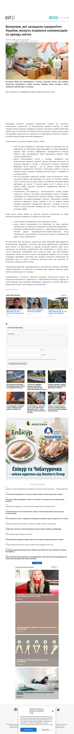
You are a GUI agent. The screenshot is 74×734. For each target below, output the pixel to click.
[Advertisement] (38, 6)
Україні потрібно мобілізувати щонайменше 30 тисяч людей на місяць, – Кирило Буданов (37, 489)
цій (48, 724)
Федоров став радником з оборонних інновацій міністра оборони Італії (30, 506)
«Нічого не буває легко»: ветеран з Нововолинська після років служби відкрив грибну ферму (57, 408)
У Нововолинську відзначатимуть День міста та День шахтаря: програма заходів (34, 539)
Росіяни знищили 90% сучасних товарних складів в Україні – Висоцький (31, 524)
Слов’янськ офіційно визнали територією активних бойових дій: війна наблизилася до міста (36, 387)
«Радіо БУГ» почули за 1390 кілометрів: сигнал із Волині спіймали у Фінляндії (33, 529)
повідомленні (25, 92)
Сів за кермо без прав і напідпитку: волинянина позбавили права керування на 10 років (37, 518)
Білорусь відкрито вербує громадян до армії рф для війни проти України (57, 386)
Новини (17, 41)
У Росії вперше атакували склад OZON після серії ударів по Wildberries (15, 407)
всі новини (37, 563)
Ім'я (43, 350)
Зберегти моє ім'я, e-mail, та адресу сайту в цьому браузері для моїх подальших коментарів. (33, 359)
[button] (53, 711)
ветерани (22, 41)
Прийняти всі (28, 730)
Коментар (11, 334)
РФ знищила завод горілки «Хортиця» (19, 534)
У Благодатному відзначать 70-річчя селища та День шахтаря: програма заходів (34, 494)
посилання (40, 284)
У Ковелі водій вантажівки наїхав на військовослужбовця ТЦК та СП (29, 545)
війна (26, 41)
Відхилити (45, 730)
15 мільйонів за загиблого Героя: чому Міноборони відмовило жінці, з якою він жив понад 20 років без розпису (36, 409)
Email (43, 355)
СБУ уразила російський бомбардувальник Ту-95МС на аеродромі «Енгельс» (15, 386)
